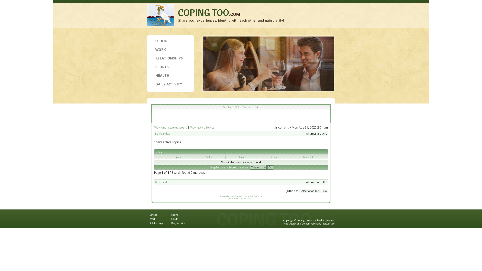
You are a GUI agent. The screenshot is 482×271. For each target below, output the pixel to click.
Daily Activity (168, 84)
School (162, 41)
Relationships (169, 58)
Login (256, 107)
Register (227, 107)
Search (246, 107)
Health (162, 75)
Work (160, 49)
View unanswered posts (170, 127)
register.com (328, 223)
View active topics (202, 127)
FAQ (237, 107)
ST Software (243, 198)
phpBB (232, 196)
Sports (162, 67)
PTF (252, 198)
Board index (162, 133)
